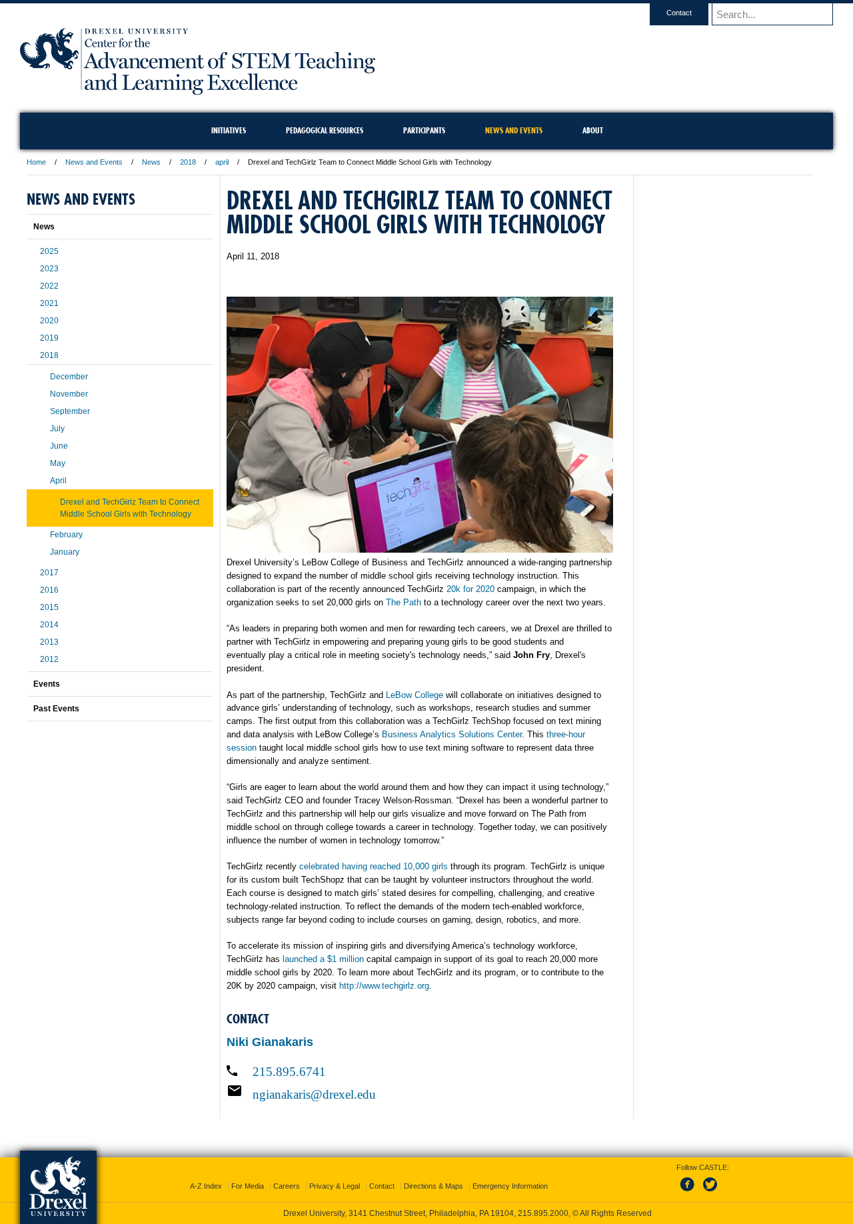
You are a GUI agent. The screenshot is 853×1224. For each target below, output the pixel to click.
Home (36, 162)
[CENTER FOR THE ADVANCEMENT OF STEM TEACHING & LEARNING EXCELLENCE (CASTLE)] (197, 90)
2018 (188, 162)
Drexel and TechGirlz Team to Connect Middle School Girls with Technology (129, 508)
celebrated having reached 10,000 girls (373, 866)
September (70, 411)
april (222, 162)
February (66, 534)
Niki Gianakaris (270, 1042)
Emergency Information (510, 1186)
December (69, 376)
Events (46, 684)
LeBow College (414, 695)
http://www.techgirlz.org (384, 986)
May (57, 463)
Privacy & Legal (334, 1186)
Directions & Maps (433, 1186)
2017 (49, 572)
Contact (679, 13)
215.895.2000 (543, 1213)
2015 (49, 607)
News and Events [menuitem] (513, 130)
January (64, 552)
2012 (49, 659)
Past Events (56, 708)
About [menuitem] (592, 130)
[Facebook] (690, 1192)
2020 (49, 320)
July (57, 428)
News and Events (94, 162)
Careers (286, 1186)
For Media (247, 1186)
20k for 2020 (470, 589)
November (69, 394)
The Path (403, 602)
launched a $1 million (323, 959)
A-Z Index (206, 1186)
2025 (49, 251)
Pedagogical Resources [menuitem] (324, 130)
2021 (49, 303)
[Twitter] (712, 1192)
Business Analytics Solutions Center (452, 734)
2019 (49, 338)
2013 (49, 642)
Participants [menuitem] (424, 130)
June (59, 446)
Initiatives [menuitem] (228, 130)
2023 (49, 268)
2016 (49, 590)
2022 (49, 286)
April (58, 480)
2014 (49, 624)
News (151, 162)
